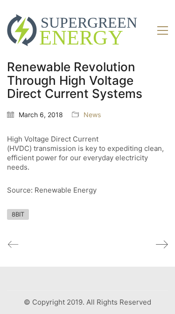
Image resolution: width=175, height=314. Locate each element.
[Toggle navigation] (162, 30)
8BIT (18, 214)
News (92, 115)
